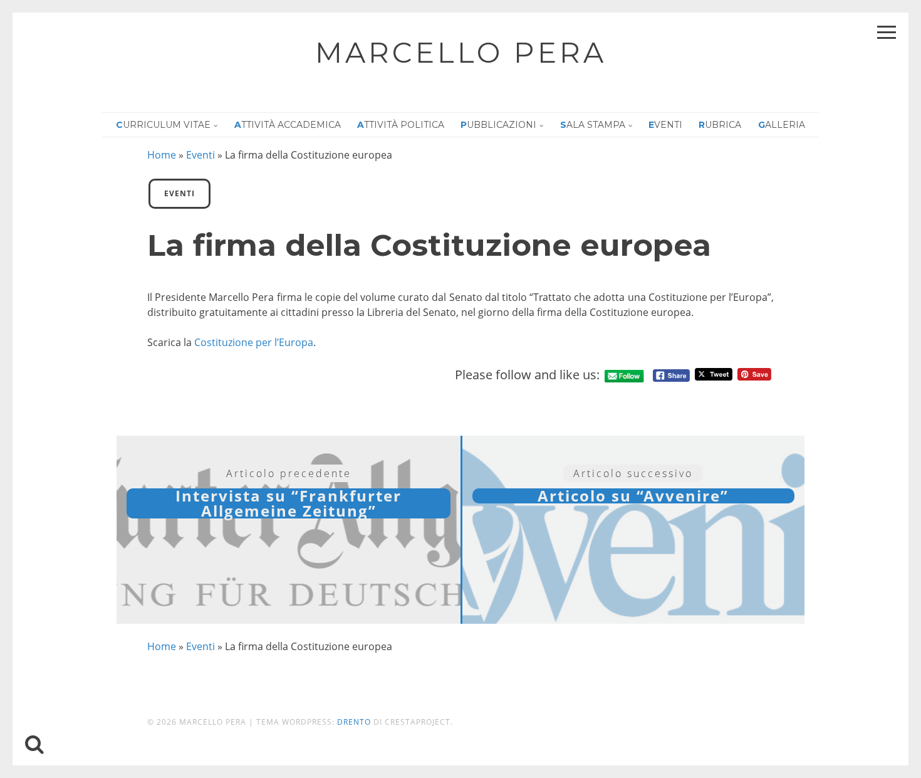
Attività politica (400, 124)
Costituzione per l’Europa (253, 342)
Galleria (781, 124)
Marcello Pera (460, 52)
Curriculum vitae (163, 124)
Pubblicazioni (498, 124)
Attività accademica (287, 124)
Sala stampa (592, 124)
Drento (354, 722)
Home (161, 155)
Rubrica (720, 124)
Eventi (665, 124)
